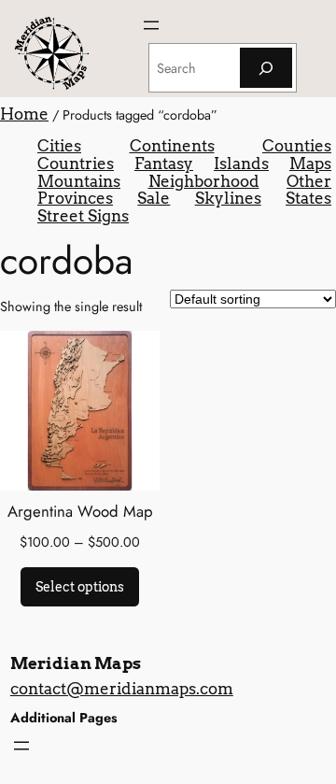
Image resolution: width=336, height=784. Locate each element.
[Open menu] (151, 25)
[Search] (266, 68)
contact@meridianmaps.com (121, 688)
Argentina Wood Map (80, 511)
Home (24, 114)
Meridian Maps (75, 663)
